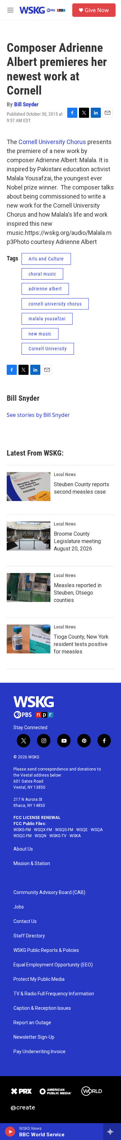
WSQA (97, 829)
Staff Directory (29, 935)
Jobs (18, 907)
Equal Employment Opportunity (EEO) (53, 964)
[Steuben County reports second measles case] (28, 486)
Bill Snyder (26, 104)
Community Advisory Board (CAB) (49, 892)
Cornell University (48, 348)
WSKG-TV (58, 835)
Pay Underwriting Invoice (39, 1051)
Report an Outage (32, 1022)
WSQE (82, 829)
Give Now (97, 10)
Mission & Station (31, 863)
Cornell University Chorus (52, 141)
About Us (23, 849)
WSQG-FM (64, 829)
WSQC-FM (22, 835)
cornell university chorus (55, 304)
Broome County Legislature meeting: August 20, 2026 (78, 541)
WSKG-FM (22, 829)
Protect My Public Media (39, 979)
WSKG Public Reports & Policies (46, 950)
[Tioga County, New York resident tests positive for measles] (28, 639)
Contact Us (25, 921)
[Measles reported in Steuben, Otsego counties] (28, 587)
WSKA (75, 835)
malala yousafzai (47, 318)
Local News (65, 474)
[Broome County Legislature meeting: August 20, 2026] (28, 536)
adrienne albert (45, 288)
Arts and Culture (46, 258)
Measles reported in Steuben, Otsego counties (78, 592)
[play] (10, 1131)
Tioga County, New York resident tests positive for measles (81, 644)
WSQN (40, 835)
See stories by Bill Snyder (38, 415)
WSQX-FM (43, 829)
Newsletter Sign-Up (33, 1037)
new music (40, 333)
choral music (42, 274)
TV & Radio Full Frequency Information (53, 993)
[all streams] (112, 1131)
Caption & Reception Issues (42, 1008)
